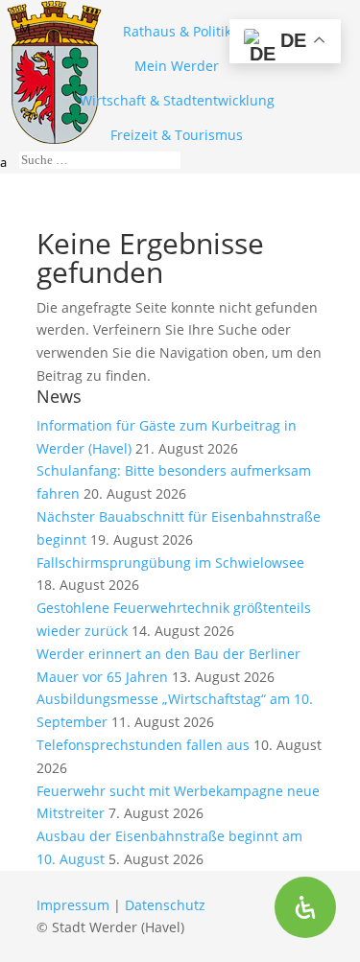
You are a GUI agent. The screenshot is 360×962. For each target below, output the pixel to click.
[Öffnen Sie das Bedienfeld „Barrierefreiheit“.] (305, 907)
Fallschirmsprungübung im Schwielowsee (170, 562)
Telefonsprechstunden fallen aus (143, 745)
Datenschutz (165, 905)
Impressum (72, 905)
